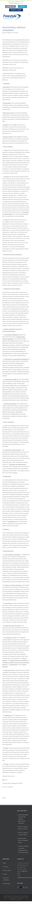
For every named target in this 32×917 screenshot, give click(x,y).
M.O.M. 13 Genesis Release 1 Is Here (23, 828)
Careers (5, 874)
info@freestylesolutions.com (16, 3)
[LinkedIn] (26, 887)
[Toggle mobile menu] (29, 14)
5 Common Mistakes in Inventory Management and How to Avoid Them (23, 849)
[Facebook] (18, 887)
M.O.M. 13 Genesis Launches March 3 (23, 833)
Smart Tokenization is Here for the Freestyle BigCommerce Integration (23, 819)
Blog (4, 863)
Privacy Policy (6, 883)
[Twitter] (21, 887)
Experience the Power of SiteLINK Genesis (23, 840)
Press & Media (7, 870)
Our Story (5, 866)
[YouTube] (24, 887)
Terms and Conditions (6, 879)
